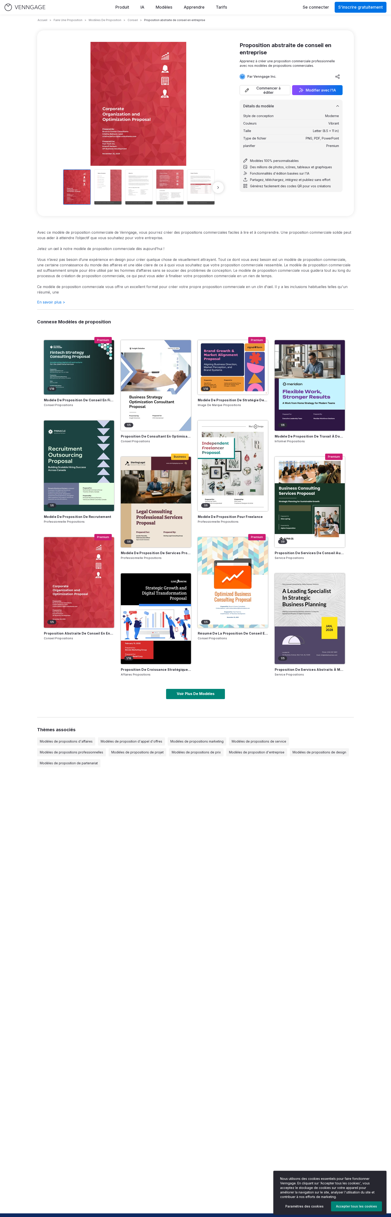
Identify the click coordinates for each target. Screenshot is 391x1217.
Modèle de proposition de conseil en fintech (79, 400)
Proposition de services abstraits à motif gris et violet (310, 669)
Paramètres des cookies (304, 1206)
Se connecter (316, 7)
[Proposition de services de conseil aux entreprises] (310, 502)
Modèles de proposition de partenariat (69, 763)
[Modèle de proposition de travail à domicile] (310, 385)
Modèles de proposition (105, 20)
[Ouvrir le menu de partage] (338, 77)
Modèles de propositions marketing (197, 741)
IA (142, 7)
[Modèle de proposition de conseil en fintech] (79, 367)
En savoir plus (51, 302)
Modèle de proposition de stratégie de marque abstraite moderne (233, 400)
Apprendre (194, 7)
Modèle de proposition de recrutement (77, 517)
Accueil (42, 20)
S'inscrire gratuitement (360, 7)
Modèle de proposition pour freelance (230, 517)
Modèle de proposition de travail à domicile (310, 436)
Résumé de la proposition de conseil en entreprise (233, 633)
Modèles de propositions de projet (137, 752)
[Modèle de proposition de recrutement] (79, 466)
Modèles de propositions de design (319, 752)
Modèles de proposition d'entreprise (256, 752)
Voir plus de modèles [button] (196, 693)
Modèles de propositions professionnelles (71, 752)
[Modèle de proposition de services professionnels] (156, 502)
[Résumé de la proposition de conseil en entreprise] (233, 582)
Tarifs (221, 7)
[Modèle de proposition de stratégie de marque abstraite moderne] (233, 367)
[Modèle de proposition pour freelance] (233, 466)
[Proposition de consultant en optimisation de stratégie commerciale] (156, 385)
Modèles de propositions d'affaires (66, 741)
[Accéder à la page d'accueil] (25, 7)
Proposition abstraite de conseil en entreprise (79, 633)
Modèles (164, 7)
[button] (265, 90)
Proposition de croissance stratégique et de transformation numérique (156, 669)
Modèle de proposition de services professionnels (156, 553)
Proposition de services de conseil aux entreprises (310, 553)
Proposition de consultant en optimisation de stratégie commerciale (156, 436)
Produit (122, 7)
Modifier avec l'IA (321, 90)
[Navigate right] (218, 187)
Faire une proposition (68, 20)
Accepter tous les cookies (356, 1206)
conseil (133, 20)
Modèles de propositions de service (259, 741)
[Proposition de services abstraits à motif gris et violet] (310, 618)
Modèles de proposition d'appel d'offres (131, 741)
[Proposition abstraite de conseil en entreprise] (79, 582)
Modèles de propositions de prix (196, 752)
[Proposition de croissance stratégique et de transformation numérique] (156, 618)
